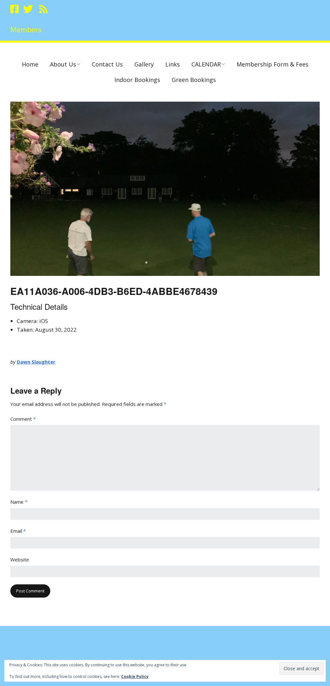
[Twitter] (28, 9)
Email (18, 531)
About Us (63, 64)
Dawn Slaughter (36, 361)
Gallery (144, 64)
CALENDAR (206, 64)
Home (30, 64)
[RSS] (43, 9)
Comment (23, 419)
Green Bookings (194, 80)
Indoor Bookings (137, 80)
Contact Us (107, 64)
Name (18, 502)
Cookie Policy (135, 676)
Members (26, 29)
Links (172, 64)
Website (19, 559)
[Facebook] (15, 9)
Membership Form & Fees (272, 64)
